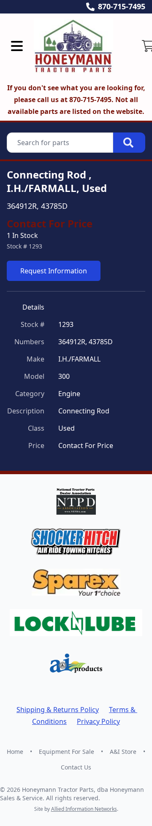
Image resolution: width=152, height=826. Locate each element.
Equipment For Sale (66, 752)
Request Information (53, 270)
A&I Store (123, 752)
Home (15, 752)
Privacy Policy (98, 721)
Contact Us (76, 767)
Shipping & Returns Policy (57, 709)
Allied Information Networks (84, 809)
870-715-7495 (121, 6)
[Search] (129, 142)
